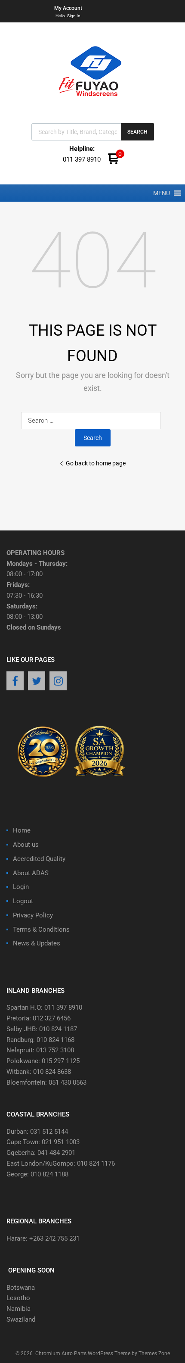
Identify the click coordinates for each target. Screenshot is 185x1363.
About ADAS (31, 873)
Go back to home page (96, 463)
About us (26, 844)
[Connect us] (15, 682)
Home (22, 830)
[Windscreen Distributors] (92, 104)
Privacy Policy (33, 915)
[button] (161, 193)
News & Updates (36, 943)
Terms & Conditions (41, 929)
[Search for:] (92, 420)
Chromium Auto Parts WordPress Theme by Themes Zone (102, 1354)
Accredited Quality (39, 859)
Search (137, 132)
